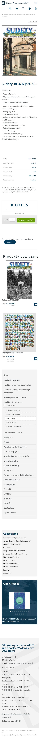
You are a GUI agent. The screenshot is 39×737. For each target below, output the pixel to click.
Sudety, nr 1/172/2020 (10, 300)
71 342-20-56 (8, 674)
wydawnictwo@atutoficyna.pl (20, 663)
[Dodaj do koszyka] (35, 304)
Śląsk (23, 192)
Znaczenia (7, 573)
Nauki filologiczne (12, 380)
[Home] (19, 3)
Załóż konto (36, 8)
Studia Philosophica (10, 563)
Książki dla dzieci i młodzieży (16, 456)
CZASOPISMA (17, 192)
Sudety (27, 192)
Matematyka (11, 422)
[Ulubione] (23, 8)
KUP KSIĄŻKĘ (27, 220)
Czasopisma (9, 484)
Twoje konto (6, 735)
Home (5, 15)
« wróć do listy (33, 21)
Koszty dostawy (17, 714)
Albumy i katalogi (11, 465)
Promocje (8, 498)
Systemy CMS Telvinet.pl (28, 735)
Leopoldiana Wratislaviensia (14, 551)
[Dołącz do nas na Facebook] (17, 721)
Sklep (10, 15)
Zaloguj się (29, 8)
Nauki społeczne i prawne (15, 397)
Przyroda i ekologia (7, 192)
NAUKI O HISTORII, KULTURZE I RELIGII (13, 188)
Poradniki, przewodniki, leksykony (18, 475)
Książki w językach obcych (15, 447)
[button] (10, 611)
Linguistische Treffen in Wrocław (15, 554)
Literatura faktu (11, 461)
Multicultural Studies (11, 557)
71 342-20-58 (8, 690)
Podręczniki (9, 470)
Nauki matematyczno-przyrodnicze (23, 15)
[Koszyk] (16, 8)
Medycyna (8, 437)
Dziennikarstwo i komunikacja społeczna (17, 391)
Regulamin (5, 714)
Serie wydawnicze (12, 479)
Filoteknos (7, 547)
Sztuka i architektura (13, 432)
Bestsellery (9, 508)
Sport (6, 442)
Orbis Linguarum (9, 560)
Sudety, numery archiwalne (12, 353)
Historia (27, 188)
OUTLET (8, 494)
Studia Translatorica (11, 567)
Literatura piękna (11, 451)
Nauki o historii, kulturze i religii (17, 385)
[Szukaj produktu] (10, 8)
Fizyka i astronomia (13, 414)
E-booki (7, 489)
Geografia (4, 17)
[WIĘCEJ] (19, 600)
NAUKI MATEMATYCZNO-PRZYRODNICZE (18, 190)
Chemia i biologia (13, 410)
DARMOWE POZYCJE (26, 619)
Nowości (7, 503)
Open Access (10, 512)
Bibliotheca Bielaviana (11, 544)
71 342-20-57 (8, 680)
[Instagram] (20, 721)
